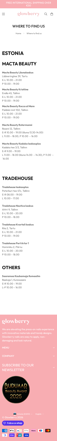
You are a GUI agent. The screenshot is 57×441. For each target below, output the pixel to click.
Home (18, 33)
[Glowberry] (29, 14)
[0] (52, 14)
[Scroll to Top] (52, 426)
